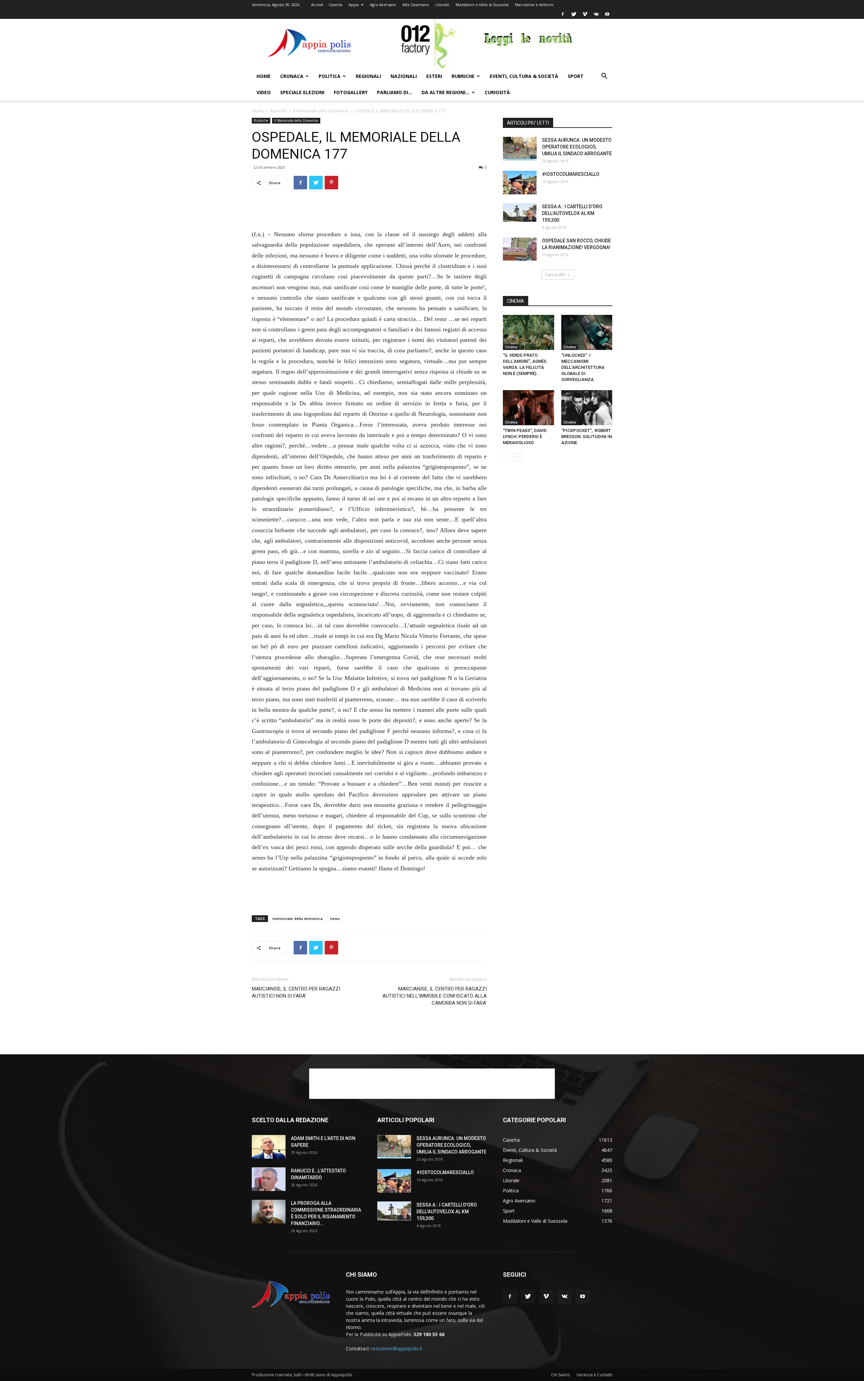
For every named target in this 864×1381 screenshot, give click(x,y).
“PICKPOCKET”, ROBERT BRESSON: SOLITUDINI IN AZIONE (586, 436)
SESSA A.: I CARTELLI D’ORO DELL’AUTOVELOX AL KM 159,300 (572, 213)
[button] (604, 77)
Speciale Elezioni (302, 92)
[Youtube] (607, 14)
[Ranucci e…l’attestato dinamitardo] (269, 1179)
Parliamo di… (394, 92)
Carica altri (555, 274)
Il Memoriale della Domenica (320, 111)
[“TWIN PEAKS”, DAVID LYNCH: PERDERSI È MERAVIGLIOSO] (528, 407)
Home (263, 76)
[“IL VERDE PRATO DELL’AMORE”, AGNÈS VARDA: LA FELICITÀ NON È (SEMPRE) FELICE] (528, 332)
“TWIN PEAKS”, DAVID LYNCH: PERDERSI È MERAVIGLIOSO (525, 436)
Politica (330, 76)
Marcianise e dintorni (534, 4)
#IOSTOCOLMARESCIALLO (570, 174)
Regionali (368, 76)
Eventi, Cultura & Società (524, 76)
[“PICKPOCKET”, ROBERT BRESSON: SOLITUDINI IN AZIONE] (587, 407)
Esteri (434, 76)
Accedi (317, 4)
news (335, 918)
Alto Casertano (416, 4)
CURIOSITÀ (497, 92)
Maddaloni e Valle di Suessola (482, 4)
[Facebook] (563, 14)
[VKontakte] (596, 14)
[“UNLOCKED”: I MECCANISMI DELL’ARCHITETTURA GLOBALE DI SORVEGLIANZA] (587, 332)
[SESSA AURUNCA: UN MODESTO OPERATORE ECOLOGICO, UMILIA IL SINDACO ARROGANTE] (520, 148)
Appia (354, 4)
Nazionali (403, 76)
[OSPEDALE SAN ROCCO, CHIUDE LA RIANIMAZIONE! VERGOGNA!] (520, 249)
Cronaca (291, 76)
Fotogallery (351, 92)
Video (263, 92)
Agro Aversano (383, 4)
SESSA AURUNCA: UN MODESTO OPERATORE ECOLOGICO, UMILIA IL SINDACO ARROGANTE (577, 146)
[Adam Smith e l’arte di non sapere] (269, 1147)
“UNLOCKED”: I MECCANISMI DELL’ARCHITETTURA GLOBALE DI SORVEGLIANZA (582, 367)
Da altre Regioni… (445, 92)
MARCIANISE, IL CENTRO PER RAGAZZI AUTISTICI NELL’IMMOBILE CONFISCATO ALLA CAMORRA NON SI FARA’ (434, 996)
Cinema (511, 347)
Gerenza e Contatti (594, 1375)
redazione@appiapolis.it (397, 1348)
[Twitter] (574, 14)
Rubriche (463, 76)
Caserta (335, 4)
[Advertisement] (369, 212)
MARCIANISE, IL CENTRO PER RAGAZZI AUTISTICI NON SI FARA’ (296, 992)
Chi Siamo (560, 1375)
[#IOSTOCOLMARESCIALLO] (520, 182)
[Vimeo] (585, 14)
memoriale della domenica (297, 918)
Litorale (442, 4)
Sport (576, 76)
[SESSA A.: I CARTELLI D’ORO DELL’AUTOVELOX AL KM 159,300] (520, 212)
